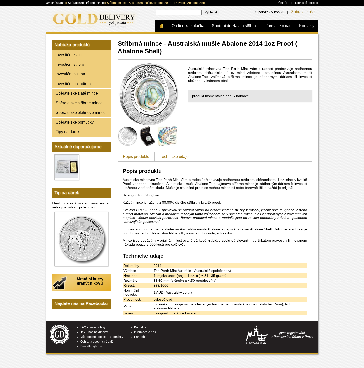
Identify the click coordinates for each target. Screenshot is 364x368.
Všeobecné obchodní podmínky (101, 337)
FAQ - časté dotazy (92, 327)
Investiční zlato (69, 55)
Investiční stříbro (70, 64)
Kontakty (306, 26)
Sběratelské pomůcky (75, 122)
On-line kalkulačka (188, 26)
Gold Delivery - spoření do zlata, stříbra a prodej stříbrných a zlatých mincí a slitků (93, 19)
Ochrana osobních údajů (97, 341)
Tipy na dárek (67, 132)
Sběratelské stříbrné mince (86, 3)
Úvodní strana (55, 3)
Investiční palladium (73, 84)
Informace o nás (277, 26)
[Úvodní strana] (161, 26)
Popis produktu (136, 156)
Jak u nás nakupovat (94, 332)
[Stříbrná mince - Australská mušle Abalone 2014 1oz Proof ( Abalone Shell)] (149, 124)
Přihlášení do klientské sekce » (297, 3)
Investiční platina (70, 74)
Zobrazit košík (303, 12)
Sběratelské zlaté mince (77, 93)
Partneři (139, 337)
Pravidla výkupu (91, 346)
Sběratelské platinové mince (80, 112)
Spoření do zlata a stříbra (234, 26)
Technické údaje (174, 156)
